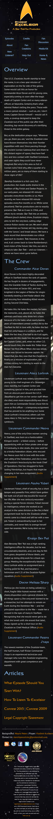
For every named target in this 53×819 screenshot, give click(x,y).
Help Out (26, 55)
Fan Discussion (43, 40)
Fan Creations (26, 47)
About (9, 45)
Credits (26, 38)
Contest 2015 (14, 709)
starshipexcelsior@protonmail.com (30, 737)
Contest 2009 (36, 709)
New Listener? (9, 53)
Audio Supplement (24, 576)
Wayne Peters (21, 733)
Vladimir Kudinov (44, 733)
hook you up (26, 815)
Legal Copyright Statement (24, 718)
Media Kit (43, 48)
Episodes (9, 38)
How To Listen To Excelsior (24, 700)
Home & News (43, 57)
